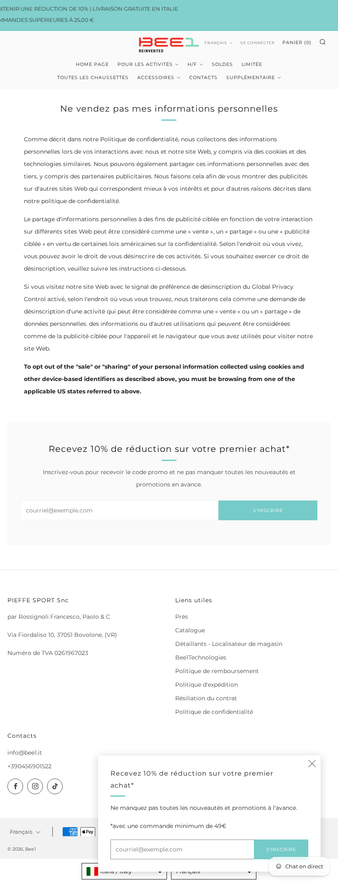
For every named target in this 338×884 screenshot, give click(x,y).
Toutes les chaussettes (93, 77)
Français (215, 42)
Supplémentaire (250, 77)
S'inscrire (268, 510)
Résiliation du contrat (206, 698)
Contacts (203, 77)
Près (181, 616)
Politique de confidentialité (214, 712)
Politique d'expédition (206, 684)
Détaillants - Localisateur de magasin (228, 644)
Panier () (297, 42)
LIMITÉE (252, 64)
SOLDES (222, 64)
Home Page (92, 64)
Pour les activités (145, 64)
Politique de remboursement (217, 671)
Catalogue (190, 630)
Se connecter (257, 42)
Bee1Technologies (200, 657)
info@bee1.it (24, 752)
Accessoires (155, 77)
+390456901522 (29, 766)
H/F (192, 64)
